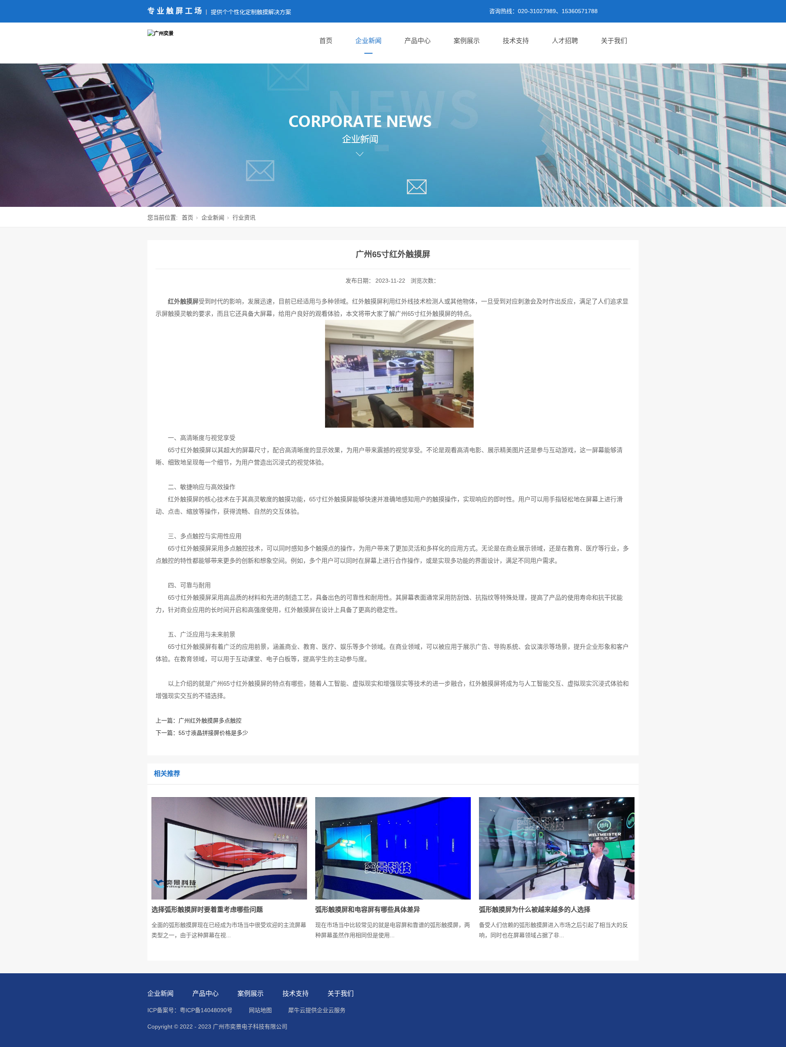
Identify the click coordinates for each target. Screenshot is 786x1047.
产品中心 (417, 40)
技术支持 (516, 40)
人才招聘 (565, 40)
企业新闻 (368, 40)
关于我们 (614, 40)
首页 (325, 40)
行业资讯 (244, 217)
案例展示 (467, 40)
